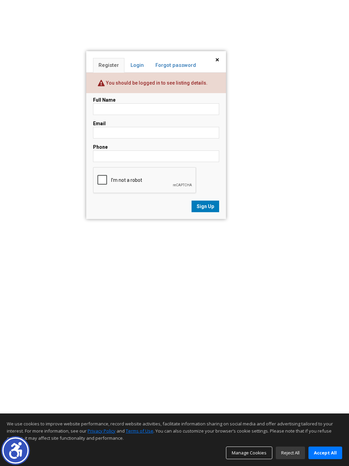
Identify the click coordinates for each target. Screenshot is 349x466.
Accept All (325, 453)
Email (99, 123)
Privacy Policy (102, 431)
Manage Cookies (249, 453)
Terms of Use (139, 431)
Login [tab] (137, 65)
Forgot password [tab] (175, 65)
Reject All (290, 453)
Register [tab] (108, 65)
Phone (100, 147)
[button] (15, 450)
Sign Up (205, 206)
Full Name (104, 100)
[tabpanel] (156, 154)
